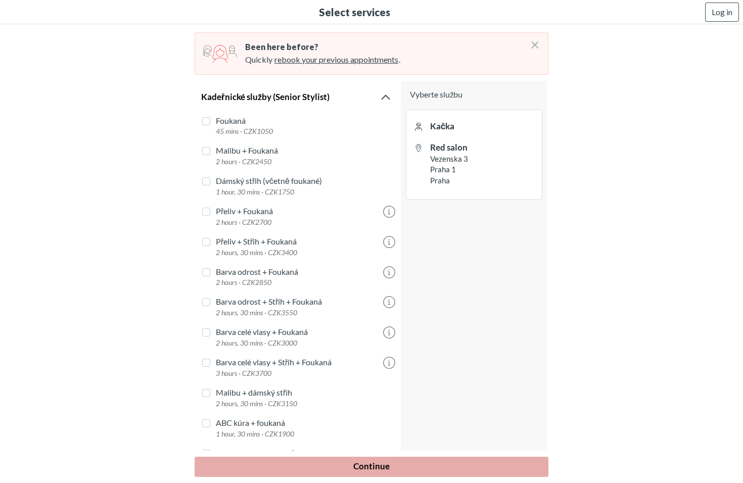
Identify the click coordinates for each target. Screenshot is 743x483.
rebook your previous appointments (336, 59)
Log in (722, 12)
